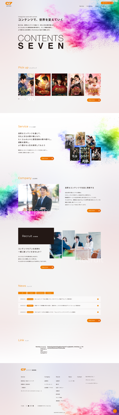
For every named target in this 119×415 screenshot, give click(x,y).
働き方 (57, 384)
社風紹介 (58, 381)
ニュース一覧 (71, 381)
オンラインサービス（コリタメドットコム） (30, 391)
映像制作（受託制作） (26, 384)
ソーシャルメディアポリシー (92, 383)
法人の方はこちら (89, 376)
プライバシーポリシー (90, 380)
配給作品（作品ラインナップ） (27, 381)
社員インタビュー (60, 387)
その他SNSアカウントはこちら (44, 405)
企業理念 (46, 381)
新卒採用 (58, 394)
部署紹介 (58, 391)
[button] (29, 99)
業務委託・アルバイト (61, 400)
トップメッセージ (48, 384)
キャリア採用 (59, 397)
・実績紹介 (23, 387)
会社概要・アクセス (48, 387)
